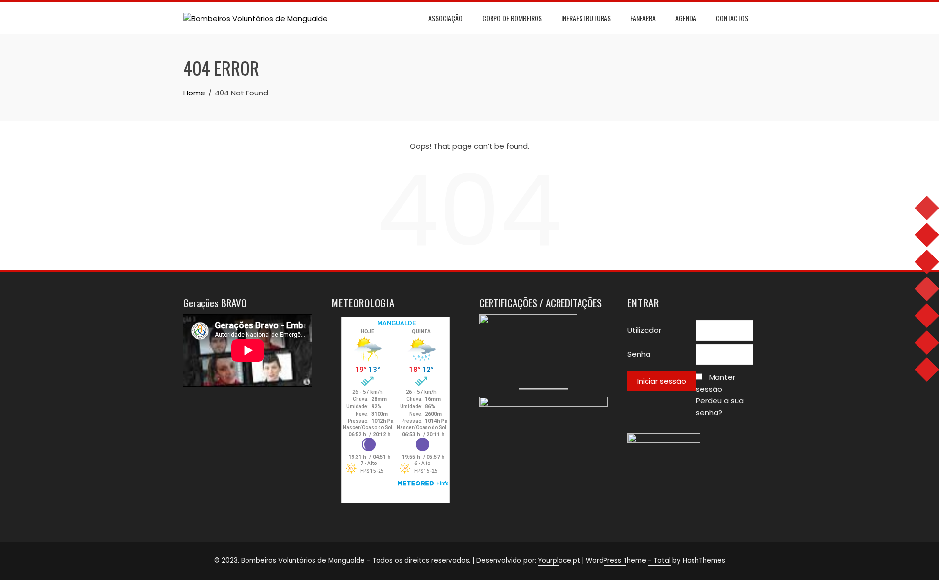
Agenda (685, 18)
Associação (445, 18)
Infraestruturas (586, 18)
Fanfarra (643, 18)
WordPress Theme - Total (628, 560)
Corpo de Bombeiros (512, 18)
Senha (638, 354)
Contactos (732, 18)
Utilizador (644, 330)
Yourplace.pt (559, 560)
